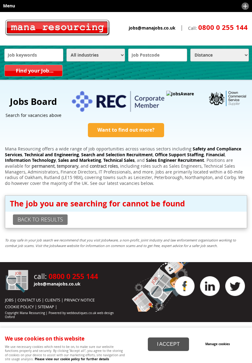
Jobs (9, 300)
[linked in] (210, 297)
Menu (7, 6)
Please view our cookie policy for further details (72, 359)
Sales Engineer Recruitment (175, 160)
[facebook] (185, 297)
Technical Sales (119, 160)
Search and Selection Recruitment (117, 155)
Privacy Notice (79, 300)
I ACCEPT (168, 344)
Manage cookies (217, 344)
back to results (40, 219)
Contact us (29, 300)
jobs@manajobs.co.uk (152, 28)
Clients (52, 300)
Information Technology (30, 160)
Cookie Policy (19, 306)
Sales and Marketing (79, 160)
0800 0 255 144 (223, 27)
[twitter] (235, 297)
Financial (215, 155)
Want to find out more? (126, 129)
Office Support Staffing (179, 155)
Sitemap (46, 306)
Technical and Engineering (51, 155)
